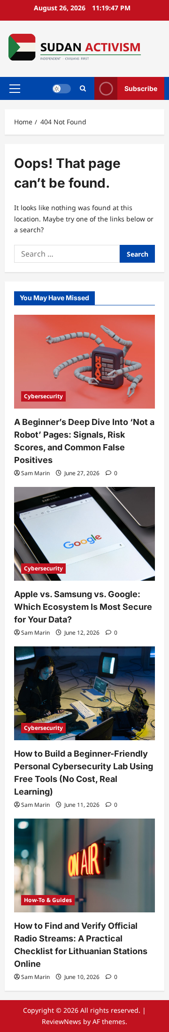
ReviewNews (61, 1021)
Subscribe (140, 88)
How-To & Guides (48, 900)
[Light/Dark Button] (61, 88)
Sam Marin (35, 473)
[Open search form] (83, 88)
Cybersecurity (43, 396)
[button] (15, 89)
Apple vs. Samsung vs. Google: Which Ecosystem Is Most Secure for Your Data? (83, 606)
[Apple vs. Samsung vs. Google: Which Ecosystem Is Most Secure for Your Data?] (84, 534)
